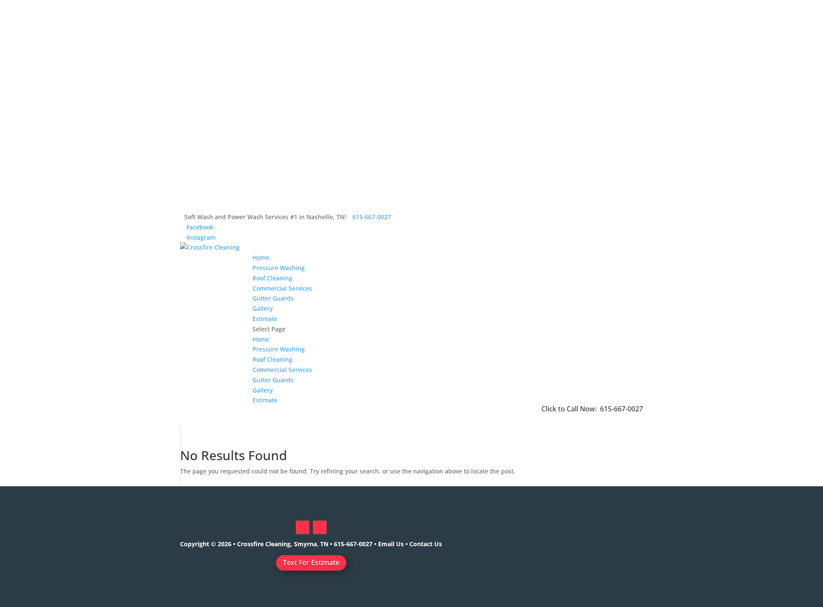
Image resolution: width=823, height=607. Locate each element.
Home (260, 257)
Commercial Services (282, 288)
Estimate (264, 319)
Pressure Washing (278, 268)
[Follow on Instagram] (320, 527)
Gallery (262, 308)
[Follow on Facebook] (302, 527)
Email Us (391, 544)
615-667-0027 (621, 409)
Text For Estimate (311, 562)
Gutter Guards (273, 298)
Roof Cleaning (272, 278)
